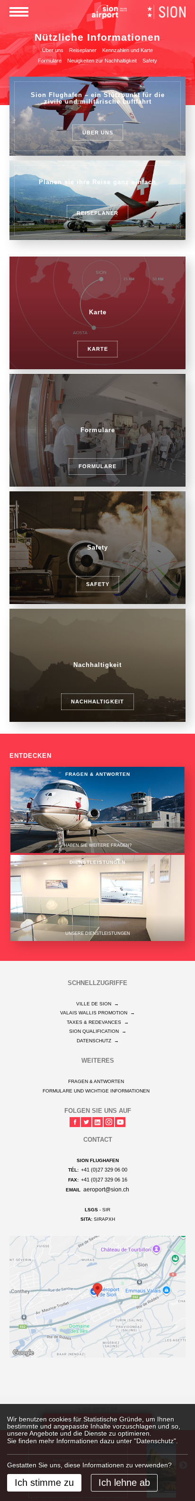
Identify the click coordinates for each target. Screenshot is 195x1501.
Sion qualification (97, 1031)
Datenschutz (98, 1040)
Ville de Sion (97, 1003)
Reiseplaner (83, 50)
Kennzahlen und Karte (127, 50)
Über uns (52, 50)
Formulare (50, 60)
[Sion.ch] (166, 11)
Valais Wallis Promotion (97, 1012)
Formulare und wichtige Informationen (96, 1090)
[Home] (109, 11)
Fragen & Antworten (96, 1081)
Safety (149, 60)
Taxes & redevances (98, 1022)
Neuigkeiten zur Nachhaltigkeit (102, 60)
